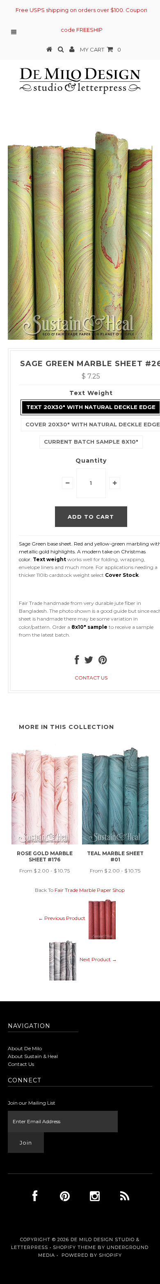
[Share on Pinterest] (102, 661)
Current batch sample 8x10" (91, 441)
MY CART (100, 49)
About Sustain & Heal (33, 1056)
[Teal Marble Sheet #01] (115, 843)
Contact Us (21, 1064)
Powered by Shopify (92, 1255)
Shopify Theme (74, 1247)
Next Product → (98, 959)
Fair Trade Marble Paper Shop (90, 890)
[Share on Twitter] (88, 661)
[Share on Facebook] (77, 661)
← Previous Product (61, 918)
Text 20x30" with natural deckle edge (90, 407)
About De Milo (25, 1048)
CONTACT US (91, 678)
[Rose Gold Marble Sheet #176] (44, 843)
